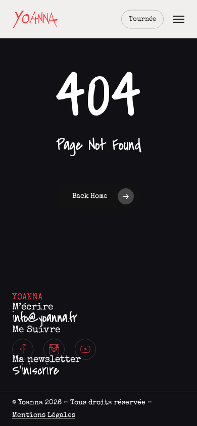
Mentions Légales (43, 415)
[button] (178, 19)
